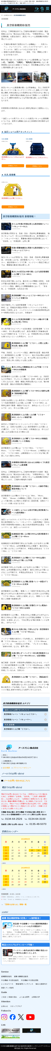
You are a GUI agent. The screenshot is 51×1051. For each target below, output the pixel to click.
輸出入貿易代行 (41, 984)
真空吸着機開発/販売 (20, 15)
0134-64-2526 (13, 818)
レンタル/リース (7, 984)
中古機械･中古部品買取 (29, 980)
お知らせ (4, 1006)
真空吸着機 (5, 19)
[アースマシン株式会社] (16, 9)
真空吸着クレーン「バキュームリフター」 (21, 714)
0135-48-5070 (38, 824)
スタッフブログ (16, 1006)
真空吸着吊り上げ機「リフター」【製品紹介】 (30, 677)
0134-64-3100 (37, 818)
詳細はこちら (12, 166)
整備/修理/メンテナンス (24, 984)
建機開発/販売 (8, 15)
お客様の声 (36, 997)
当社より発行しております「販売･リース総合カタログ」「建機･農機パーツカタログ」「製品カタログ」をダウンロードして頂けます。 (25, 959)
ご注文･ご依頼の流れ (9, 997)
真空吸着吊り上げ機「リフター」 (12, 198)
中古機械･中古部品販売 (10, 980)
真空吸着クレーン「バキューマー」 (37, 157)
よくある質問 (24, 997)
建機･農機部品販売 (21, 976)
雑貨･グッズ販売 (7, 988)
